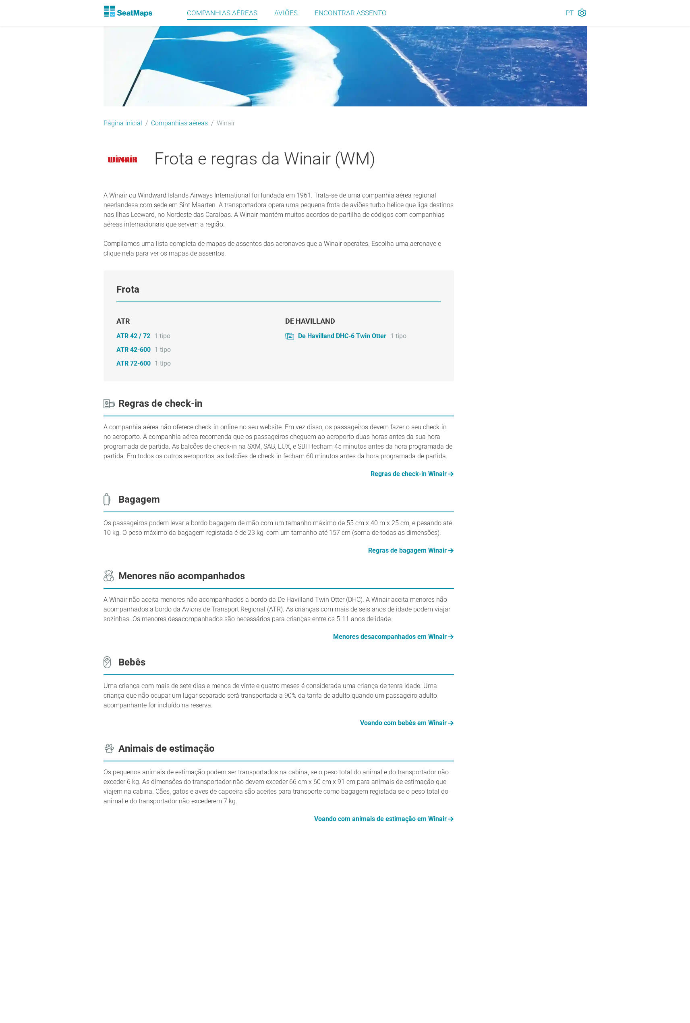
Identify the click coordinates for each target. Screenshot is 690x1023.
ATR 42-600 (133, 349)
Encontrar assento (351, 13)
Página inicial (123, 123)
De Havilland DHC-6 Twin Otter (342, 336)
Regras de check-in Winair (409, 474)
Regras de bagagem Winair (407, 550)
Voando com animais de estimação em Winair (380, 819)
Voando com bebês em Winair (403, 723)
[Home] (128, 11)
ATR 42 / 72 (133, 336)
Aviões (286, 13)
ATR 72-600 (133, 363)
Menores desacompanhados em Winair (390, 636)
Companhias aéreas (222, 13)
